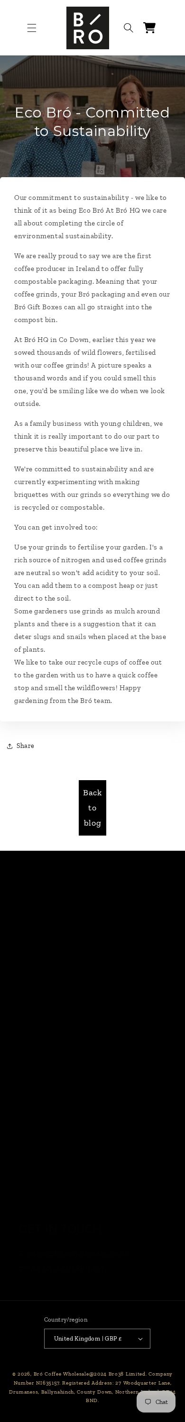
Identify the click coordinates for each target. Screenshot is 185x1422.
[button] (31, 28)
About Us (37, 1033)
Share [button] (26, 746)
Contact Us (41, 1008)
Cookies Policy (47, 1126)
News (29, 983)
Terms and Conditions (62, 1076)
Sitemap (35, 1201)
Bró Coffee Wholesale (61, 1374)
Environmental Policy (61, 1176)
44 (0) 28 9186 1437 (67, 1268)
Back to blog (92, 807)
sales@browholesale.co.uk (79, 1253)
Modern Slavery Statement (72, 1151)
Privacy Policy (46, 1101)
